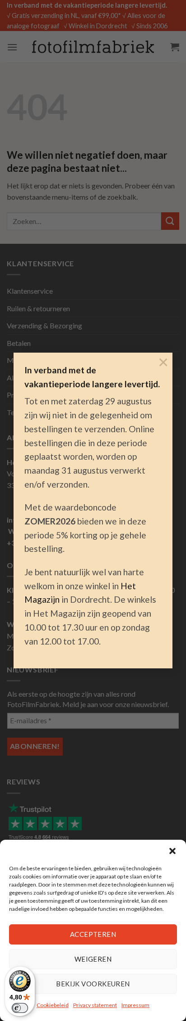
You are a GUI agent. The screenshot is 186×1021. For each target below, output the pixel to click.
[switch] (20, 1008)
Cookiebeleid (53, 1005)
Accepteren (93, 934)
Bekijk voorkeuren (93, 984)
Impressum (135, 1005)
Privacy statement (95, 1005)
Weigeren (93, 959)
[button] (172, 850)
